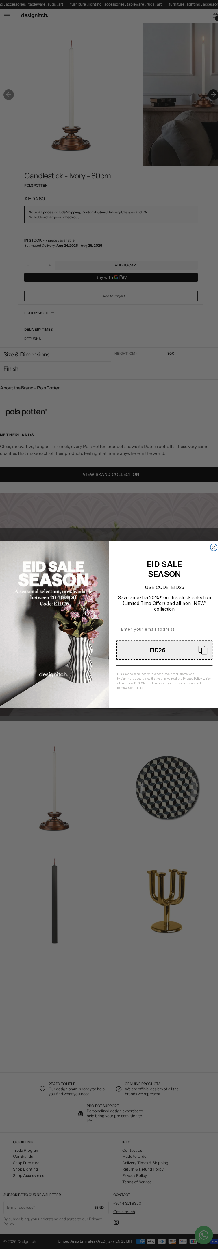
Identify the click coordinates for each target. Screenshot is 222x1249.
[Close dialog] (213, 547)
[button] (164, 650)
